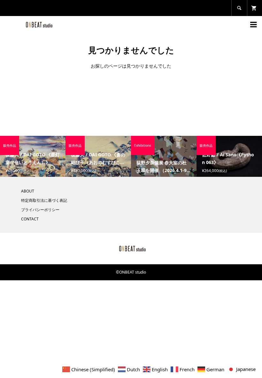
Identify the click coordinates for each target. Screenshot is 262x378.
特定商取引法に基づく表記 (44, 200)
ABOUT (27, 191)
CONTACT (30, 219)
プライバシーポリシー (40, 209)
